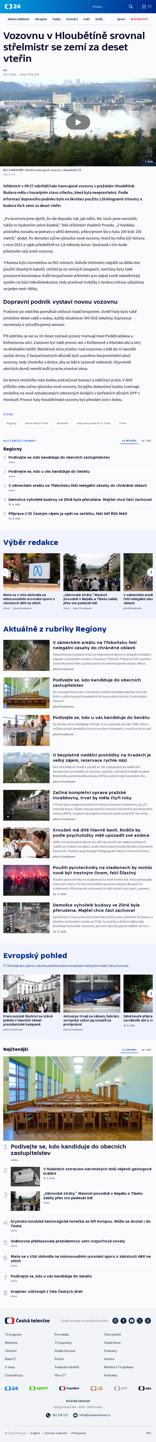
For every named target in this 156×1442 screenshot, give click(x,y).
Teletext (11, 1351)
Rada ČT (10, 1359)
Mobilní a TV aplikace (118, 1367)
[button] (78, 122)
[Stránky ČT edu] (145, 1388)
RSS (148, 1433)
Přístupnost (79, 1433)
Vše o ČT (60, 1375)
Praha (122, 423)
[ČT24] (13, 6)
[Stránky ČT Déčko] (97, 1388)
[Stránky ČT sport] (38, 1388)
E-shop (10, 1367)
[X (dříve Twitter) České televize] (139, 1320)
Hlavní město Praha (36, 423)
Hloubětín (62, 423)
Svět (86, 19)
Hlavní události (18, 19)
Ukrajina (41, 19)
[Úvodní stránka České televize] (27, 1320)
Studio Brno (112, 1342)
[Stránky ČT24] (11, 1388)
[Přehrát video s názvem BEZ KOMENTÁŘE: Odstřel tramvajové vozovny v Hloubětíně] (78, 122)
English (35, 1433)
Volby (57, 19)
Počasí (59, 1359)
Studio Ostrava (65, 1351)
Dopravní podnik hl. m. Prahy (94, 423)
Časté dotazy (14, 1375)
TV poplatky (63, 1342)
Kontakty (110, 1375)
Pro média (62, 1334)
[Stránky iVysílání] (69, 1388)
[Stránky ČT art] (120, 1388)
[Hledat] (130, 6)
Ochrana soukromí (55, 1433)
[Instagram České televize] (115, 1320)
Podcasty (110, 1351)
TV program (13, 1334)
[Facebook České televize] (123, 1320)
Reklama (11, 1342)
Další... (100, 19)
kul (5, 70)
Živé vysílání (112, 1334)
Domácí (72, 19)
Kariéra (109, 1359)
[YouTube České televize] (131, 1320)
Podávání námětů (67, 1367)
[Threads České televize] (148, 1320)
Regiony (12, 423)
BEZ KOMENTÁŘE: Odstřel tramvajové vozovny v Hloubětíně (40, 170)
